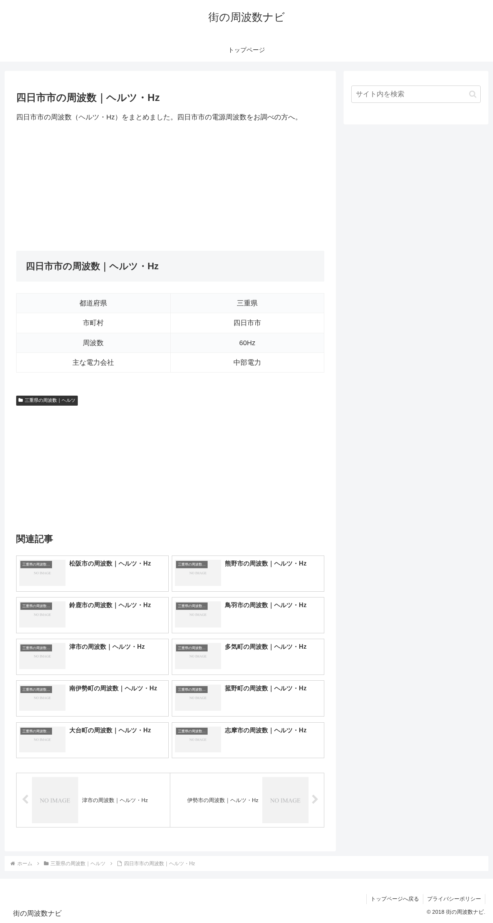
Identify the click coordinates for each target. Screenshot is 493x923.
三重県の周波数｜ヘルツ (50, 400)
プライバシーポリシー (454, 899)
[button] (473, 94)
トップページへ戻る (395, 899)
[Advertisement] (170, 187)
